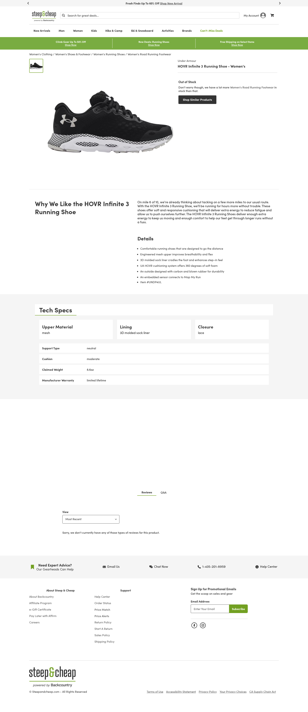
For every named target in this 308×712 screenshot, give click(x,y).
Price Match (102, 609)
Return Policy (102, 622)
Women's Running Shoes (109, 54)
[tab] (55, 309)
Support (125, 590)
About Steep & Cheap (60, 590)
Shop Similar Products (197, 99)
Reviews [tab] (147, 492)
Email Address (200, 601)
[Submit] (63, 15)
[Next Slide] (279, 3)
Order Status (102, 603)
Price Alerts (101, 616)
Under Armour (187, 60)
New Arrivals (42, 30)
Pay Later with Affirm (43, 616)
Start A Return (103, 629)
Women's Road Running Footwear (149, 54)
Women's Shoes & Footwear (73, 54)
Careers (34, 622)
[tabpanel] (154, 352)
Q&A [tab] (163, 492)
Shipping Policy (104, 641)
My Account (251, 15)
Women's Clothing (40, 54)
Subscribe (238, 609)
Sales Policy (102, 635)
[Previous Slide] (28, 3)
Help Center (102, 596)
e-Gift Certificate (40, 609)
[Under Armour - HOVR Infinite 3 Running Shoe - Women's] (36, 66)
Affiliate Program (40, 603)
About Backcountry (41, 596)
